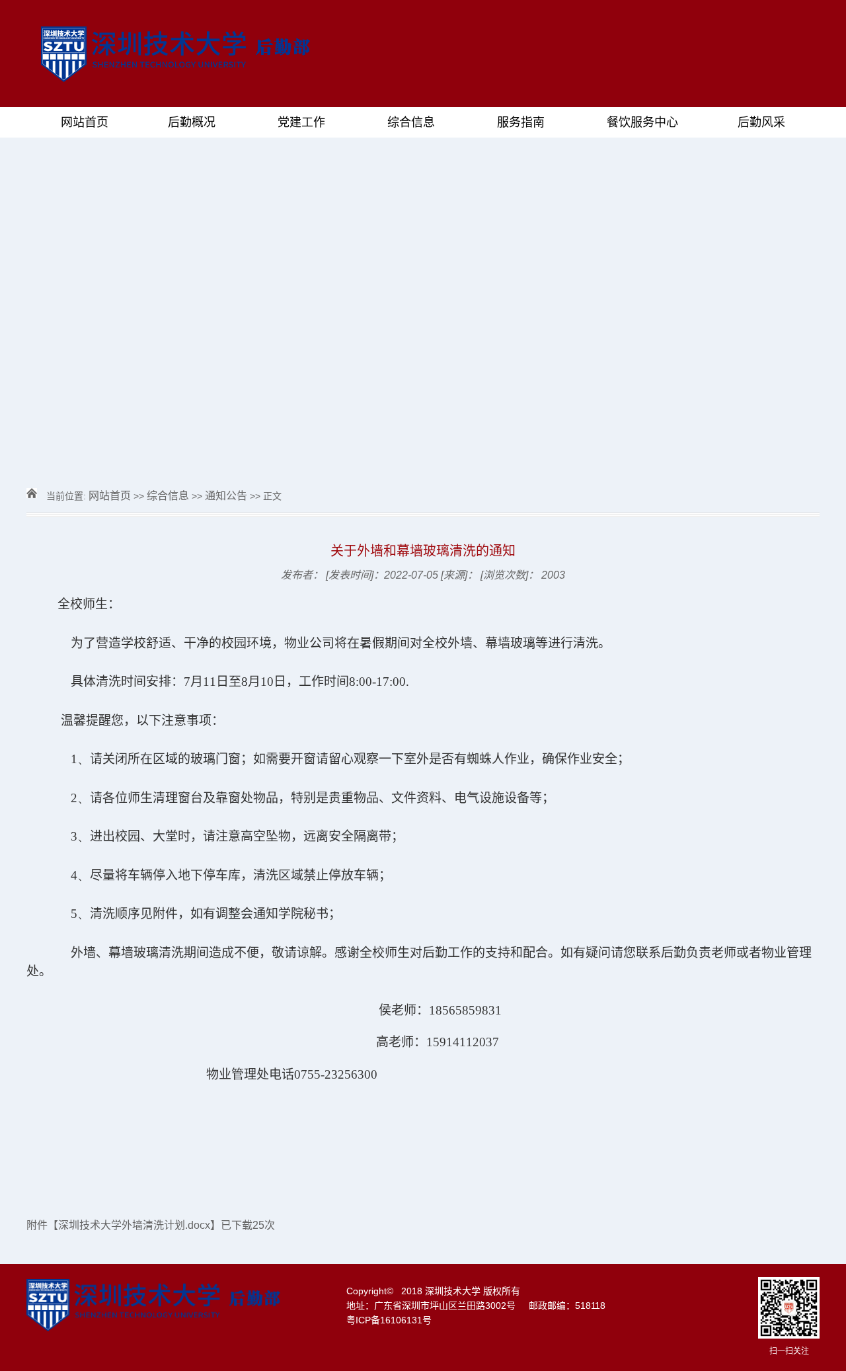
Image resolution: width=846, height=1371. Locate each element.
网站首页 (84, 122)
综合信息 (411, 122)
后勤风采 (761, 122)
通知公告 (226, 495)
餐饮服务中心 (642, 122)
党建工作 (301, 122)
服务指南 (521, 122)
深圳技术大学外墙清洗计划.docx (134, 1225)
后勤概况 (191, 122)
